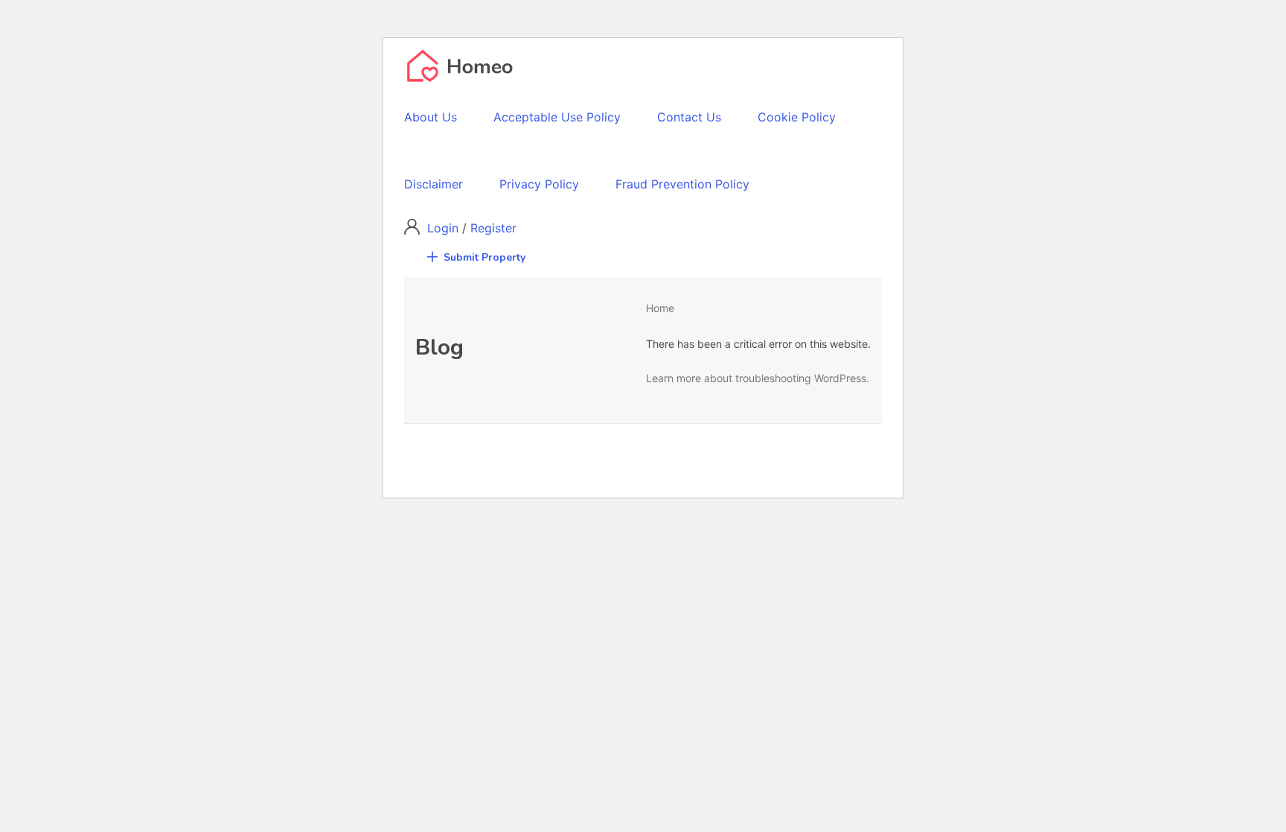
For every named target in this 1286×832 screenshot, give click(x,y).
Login (444, 227)
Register (493, 227)
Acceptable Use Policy (557, 116)
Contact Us (689, 116)
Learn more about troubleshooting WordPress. (757, 378)
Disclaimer (433, 184)
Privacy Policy (539, 184)
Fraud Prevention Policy (682, 184)
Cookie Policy (797, 116)
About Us (430, 116)
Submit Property (484, 257)
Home (660, 308)
